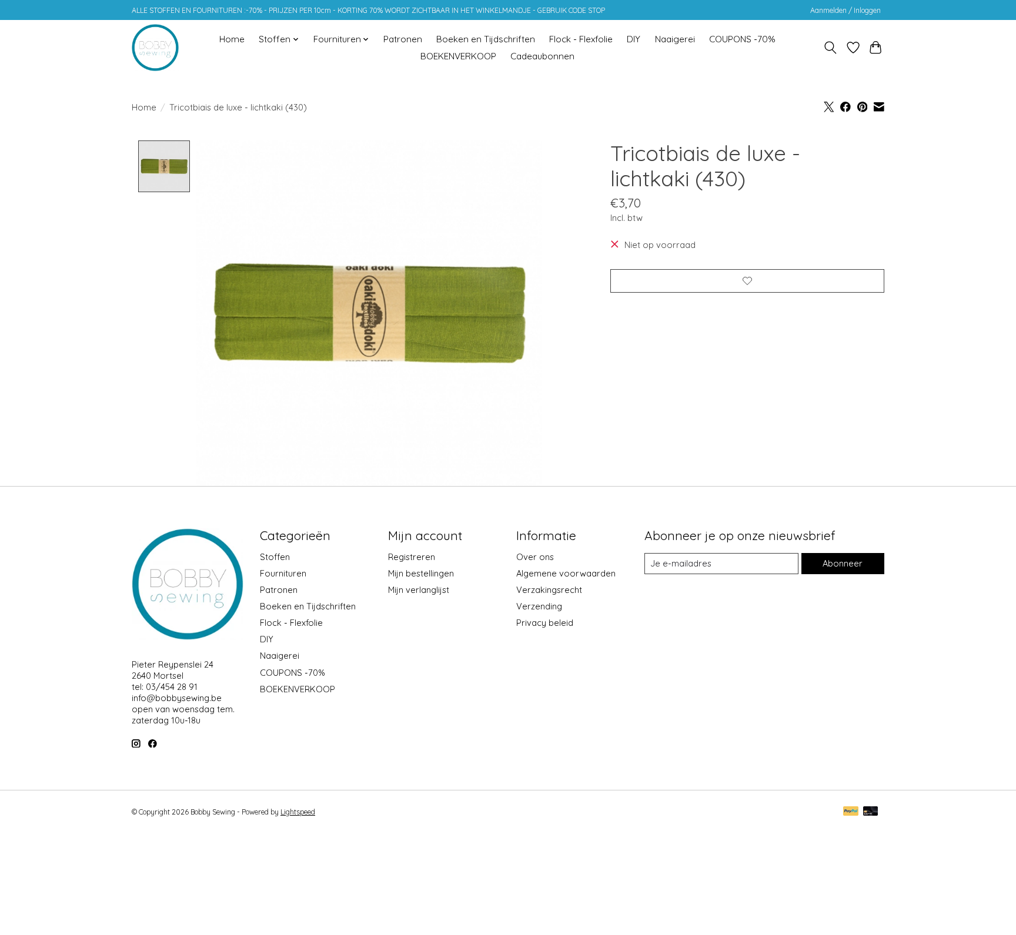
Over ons (535, 556)
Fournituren (283, 573)
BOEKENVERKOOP (458, 56)
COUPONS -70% (742, 39)
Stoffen (275, 556)
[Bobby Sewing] (155, 47)
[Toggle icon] (830, 47)
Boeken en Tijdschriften (485, 39)
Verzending (539, 606)
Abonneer (843, 563)
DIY (633, 39)
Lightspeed (297, 811)
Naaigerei (675, 39)
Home (232, 39)
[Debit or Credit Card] (870, 811)
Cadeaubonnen (542, 56)
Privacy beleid (544, 622)
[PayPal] (850, 811)
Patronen (402, 39)
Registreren (411, 556)
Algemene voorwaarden (566, 573)
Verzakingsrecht (549, 589)
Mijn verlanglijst (418, 589)
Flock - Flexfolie (581, 39)
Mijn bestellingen (421, 573)
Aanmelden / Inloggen (845, 10)
